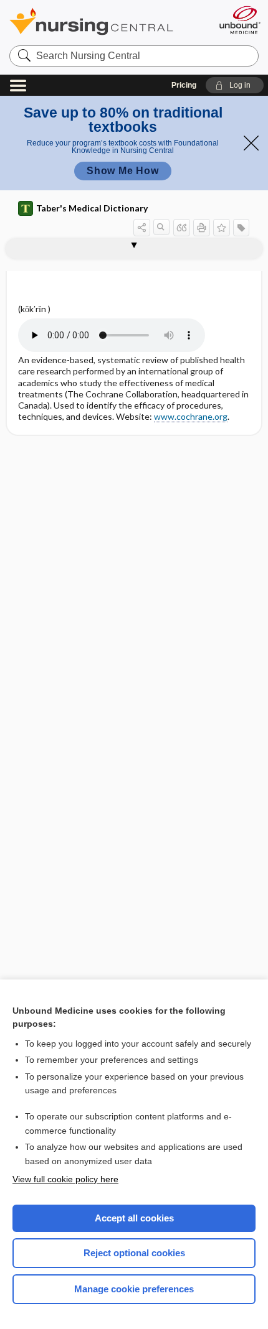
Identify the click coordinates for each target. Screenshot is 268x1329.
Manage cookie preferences (134, 1289)
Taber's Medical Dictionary (92, 208)
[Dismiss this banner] (251, 143)
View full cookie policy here (65, 1179)
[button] (235, 85)
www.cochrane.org (190, 416)
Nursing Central (107, 21)
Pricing (183, 85)
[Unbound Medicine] (239, 19)
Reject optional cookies (134, 1253)
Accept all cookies (134, 1218)
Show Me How (123, 170)
